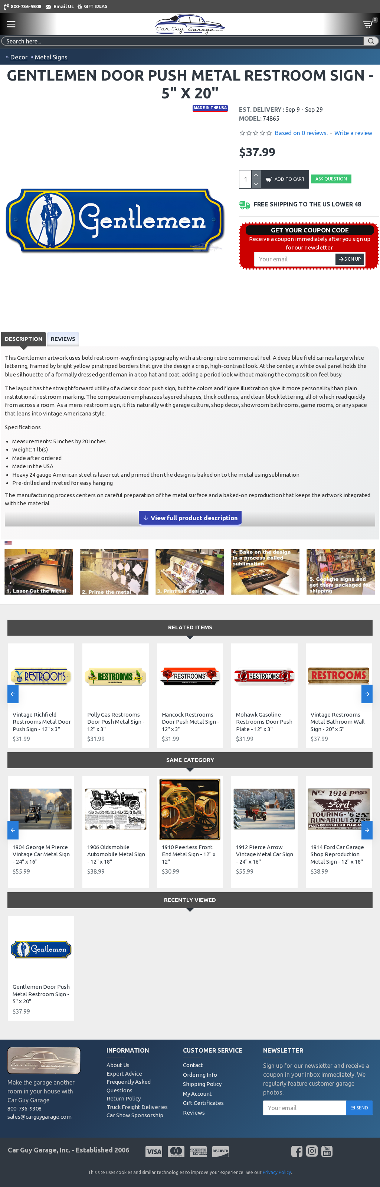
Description (23, 339)
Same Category (190, 760)
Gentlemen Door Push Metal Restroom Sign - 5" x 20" (41, 994)
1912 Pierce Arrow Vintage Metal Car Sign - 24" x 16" (264, 854)
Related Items (190, 627)
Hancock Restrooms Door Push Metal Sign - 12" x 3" (190, 721)
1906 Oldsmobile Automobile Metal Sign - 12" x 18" (116, 854)
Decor (18, 57)
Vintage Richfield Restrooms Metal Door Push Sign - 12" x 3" (42, 721)
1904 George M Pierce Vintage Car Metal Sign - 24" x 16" (41, 854)
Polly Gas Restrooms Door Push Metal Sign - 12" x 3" (116, 721)
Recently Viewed (190, 900)
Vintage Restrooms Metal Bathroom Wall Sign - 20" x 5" (338, 721)
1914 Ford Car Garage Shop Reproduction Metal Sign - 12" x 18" (337, 854)
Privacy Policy (277, 1172)
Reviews (63, 339)
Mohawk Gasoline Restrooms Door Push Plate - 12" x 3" (264, 721)
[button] (13, 694)
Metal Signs (51, 57)
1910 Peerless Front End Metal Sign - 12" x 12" (189, 854)
